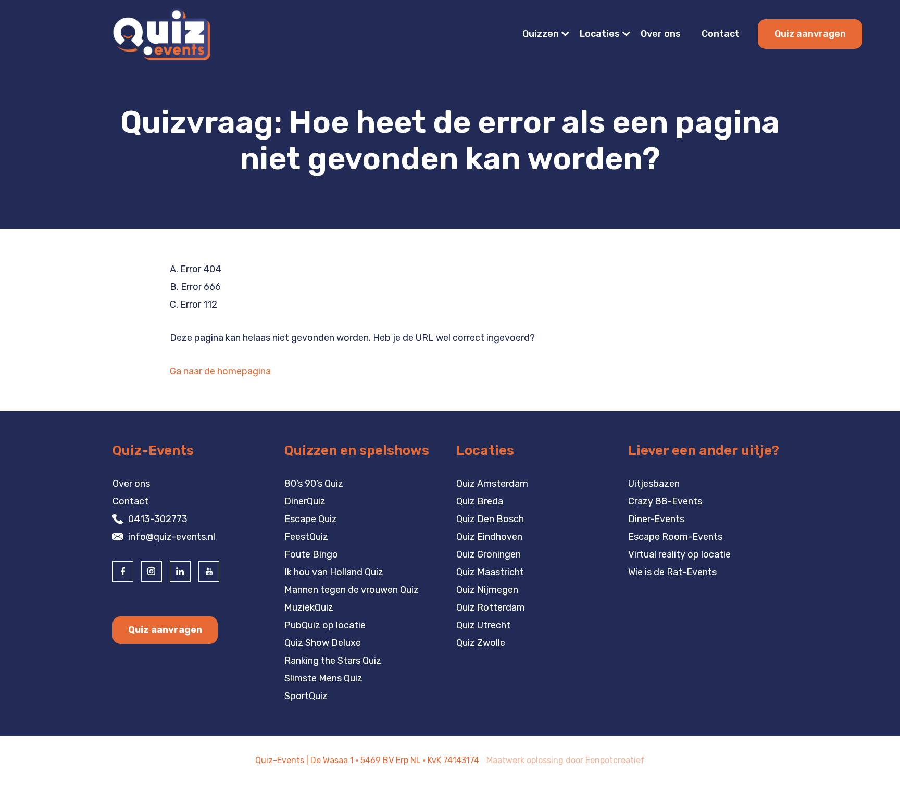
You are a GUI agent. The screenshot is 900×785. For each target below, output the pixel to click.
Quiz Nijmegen (487, 590)
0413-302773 (158, 519)
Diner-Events (656, 519)
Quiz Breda (479, 501)
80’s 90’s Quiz (313, 483)
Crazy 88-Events (665, 501)
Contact (721, 34)
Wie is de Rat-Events (672, 572)
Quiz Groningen (488, 554)
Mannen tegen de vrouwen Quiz (351, 590)
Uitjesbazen (654, 483)
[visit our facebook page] (123, 571)
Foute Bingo (311, 554)
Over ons (661, 34)
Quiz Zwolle (480, 643)
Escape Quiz (310, 519)
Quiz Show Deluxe (322, 643)
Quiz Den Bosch (490, 519)
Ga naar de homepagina (220, 371)
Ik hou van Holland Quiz (333, 572)
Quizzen (540, 34)
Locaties (600, 34)
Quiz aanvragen (810, 34)
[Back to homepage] (160, 33)
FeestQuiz (306, 536)
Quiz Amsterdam (492, 483)
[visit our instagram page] (151, 571)
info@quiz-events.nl (171, 536)
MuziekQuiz (308, 607)
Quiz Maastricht (490, 572)
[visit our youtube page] (208, 571)
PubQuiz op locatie (325, 625)
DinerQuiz (305, 501)
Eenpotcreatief (615, 760)
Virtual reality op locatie (679, 554)
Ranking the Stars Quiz (332, 660)
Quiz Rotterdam (490, 607)
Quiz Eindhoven (489, 536)
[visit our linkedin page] (180, 571)
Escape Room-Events (675, 536)
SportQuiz (306, 696)
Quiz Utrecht (483, 625)
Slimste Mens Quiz (323, 678)
